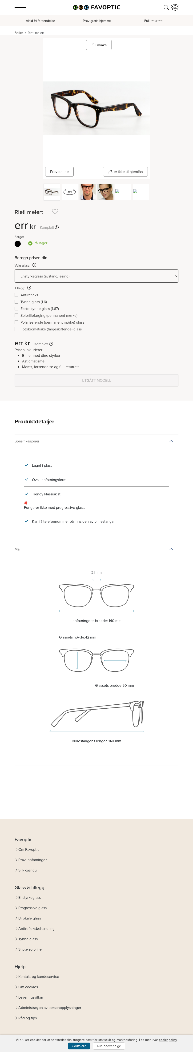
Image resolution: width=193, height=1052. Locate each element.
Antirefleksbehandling (36, 928)
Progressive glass (32, 907)
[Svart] (18, 244)
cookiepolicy (168, 1039)
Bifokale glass (29, 918)
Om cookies (28, 986)
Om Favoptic (28, 849)
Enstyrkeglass (29, 897)
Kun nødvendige (109, 1046)
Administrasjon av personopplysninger (49, 1007)
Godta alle (79, 1046)
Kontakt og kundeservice (38, 976)
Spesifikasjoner (27, 441)
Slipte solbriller (30, 949)
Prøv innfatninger (32, 859)
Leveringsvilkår (30, 997)
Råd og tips (27, 1017)
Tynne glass (28, 938)
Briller (19, 32)
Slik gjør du (27, 870)
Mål (17, 549)
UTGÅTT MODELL (96, 380)
